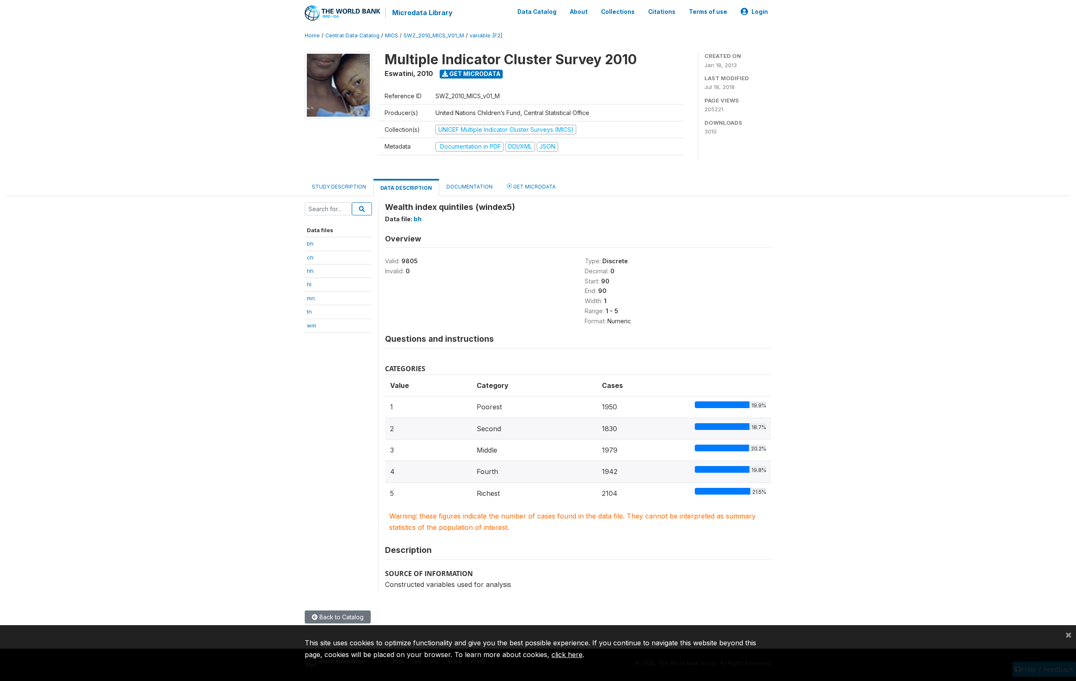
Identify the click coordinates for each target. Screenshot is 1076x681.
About (579, 11)
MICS (391, 35)
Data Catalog (536, 11)
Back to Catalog (341, 617)
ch (310, 257)
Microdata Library (422, 12)
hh (310, 270)
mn (311, 298)
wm (311, 325)
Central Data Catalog (352, 35)
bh (310, 243)
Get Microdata (474, 73)
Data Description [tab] (406, 188)
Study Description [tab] (339, 186)
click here (567, 654)
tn (309, 311)
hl (309, 284)
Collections (618, 11)
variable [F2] (485, 35)
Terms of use (708, 11)
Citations (661, 11)
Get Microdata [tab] (534, 186)
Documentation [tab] (469, 186)
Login (760, 11)
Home (312, 35)
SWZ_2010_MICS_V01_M (434, 35)
